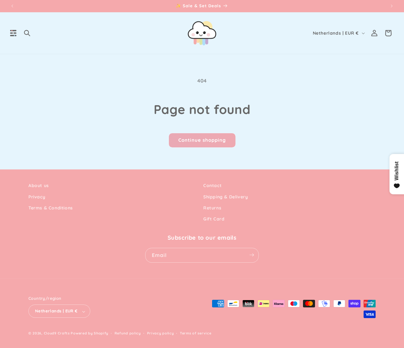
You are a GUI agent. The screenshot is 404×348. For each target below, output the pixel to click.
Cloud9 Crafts (57, 333)
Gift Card (213, 219)
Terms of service (195, 333)
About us (38, 185)
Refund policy (128, 333)
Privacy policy (160, 333)
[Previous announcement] (12, 6)
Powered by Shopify (89, 333)
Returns (212, 207)
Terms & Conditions (50, 207)
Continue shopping (202, 140)
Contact (212, 185)
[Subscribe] (251, 255)
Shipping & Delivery (225, 196)
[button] (13, 33)
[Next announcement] (392, 6)
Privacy (36, 196)
